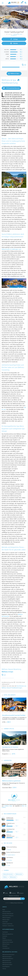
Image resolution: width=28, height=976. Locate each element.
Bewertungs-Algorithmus (7, 934)
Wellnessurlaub (19, 874)
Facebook (13, 893)
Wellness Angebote (6, 917)
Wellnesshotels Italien (6, 962)
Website (15, 43)
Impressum (4, 925)
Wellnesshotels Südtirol (7, 964)
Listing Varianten (5, 948)
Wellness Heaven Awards (7, 942)
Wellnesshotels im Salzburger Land (11, 249)
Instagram (21, 893)
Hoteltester (4, 936)
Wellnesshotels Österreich (7, 958)
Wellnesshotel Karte (6, 911)
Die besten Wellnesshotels (7, 913)
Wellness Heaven (5, 944)
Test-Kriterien (5, 932)
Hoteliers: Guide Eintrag (7, 923)
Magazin (4, 938)
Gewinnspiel (5, 921)
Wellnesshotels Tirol (6, 960)
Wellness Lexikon (5, 919)
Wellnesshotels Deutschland (8, 954)
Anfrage (15, 39)
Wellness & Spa (14, 73)
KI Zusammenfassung (12, 88)
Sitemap (4, 968)
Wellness (5, 877)
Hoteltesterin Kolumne (7, 940)
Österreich (14, 35)
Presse (3, 909)
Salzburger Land (18, 34)
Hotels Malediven (6, 966)
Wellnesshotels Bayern (7, 956)
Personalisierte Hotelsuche (7, 915)
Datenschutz (11, 925)
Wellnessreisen (13, 877)
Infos (5, 26)
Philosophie (4, 946)
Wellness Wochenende (8, 874)
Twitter (6, 893)
